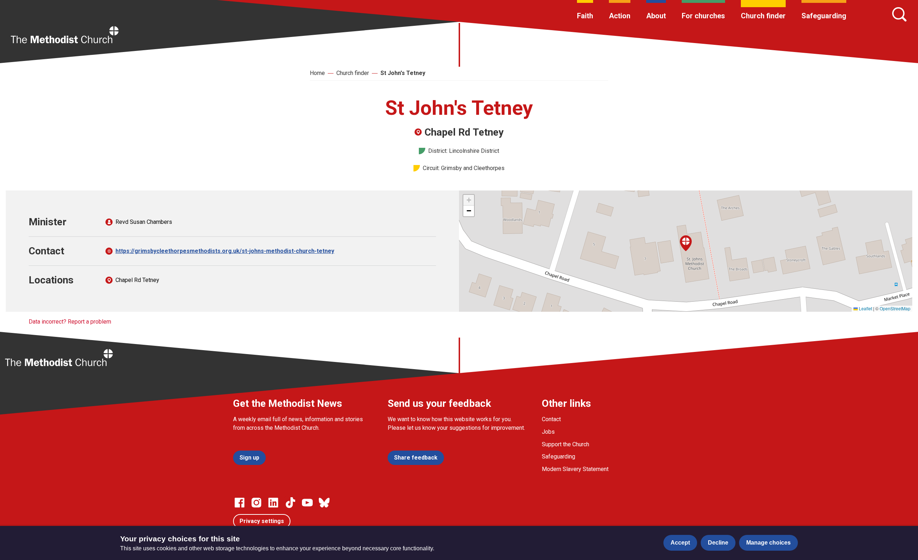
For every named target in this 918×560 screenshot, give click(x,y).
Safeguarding (823, 15)
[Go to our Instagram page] (256, 502)
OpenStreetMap (895, 308)
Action (619, 15)
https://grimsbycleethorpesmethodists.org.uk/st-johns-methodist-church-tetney (224, 251)
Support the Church (565, 444)
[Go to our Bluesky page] (324, 502)
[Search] (899, 14)
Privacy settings (262, 521)
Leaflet (865, 308)
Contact (551, 419)
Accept (680, 543)
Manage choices (768, 543)
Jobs (548, 431)
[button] (686, 243)
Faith (585, 15)
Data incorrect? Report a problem (70, 321)
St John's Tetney (402, 73)
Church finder (763, 15)
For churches (703, 15)
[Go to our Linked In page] (273, 502)
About (656, 15)
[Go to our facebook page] (239, 502)
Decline (718, 543)
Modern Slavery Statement (575, 469)
